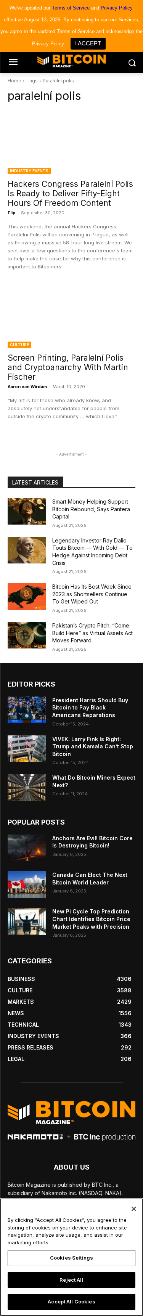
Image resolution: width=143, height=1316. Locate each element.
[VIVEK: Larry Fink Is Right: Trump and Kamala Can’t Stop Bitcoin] (27, 748)
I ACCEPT (88, 43)
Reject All (71, 1280)
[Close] (133, 1208)
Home (14, 80)
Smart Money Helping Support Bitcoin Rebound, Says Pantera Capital (91, 509)
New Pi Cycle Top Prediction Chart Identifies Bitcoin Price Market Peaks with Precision (91, 918)
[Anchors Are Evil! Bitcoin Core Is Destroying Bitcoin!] (27, 848)
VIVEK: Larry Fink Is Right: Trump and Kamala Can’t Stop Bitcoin (92, 746)
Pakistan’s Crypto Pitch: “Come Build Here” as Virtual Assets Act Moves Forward (92, 633)
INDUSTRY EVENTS (29, 171)
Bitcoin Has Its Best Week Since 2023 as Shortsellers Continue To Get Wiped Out (92, 594)
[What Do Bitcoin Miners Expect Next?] (27, 787)
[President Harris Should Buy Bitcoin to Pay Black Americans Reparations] (27, 710)
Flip (11, 212)
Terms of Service (71, 8)
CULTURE (19, 344)
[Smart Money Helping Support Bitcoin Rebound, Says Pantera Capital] (27, 511)
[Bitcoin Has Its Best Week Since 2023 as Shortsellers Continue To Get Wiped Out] (27, 596)
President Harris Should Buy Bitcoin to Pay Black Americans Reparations (90, 707)
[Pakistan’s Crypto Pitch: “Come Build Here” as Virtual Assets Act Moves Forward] (27, 635)
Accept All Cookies (71, 1301)
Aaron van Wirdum (27, 386)
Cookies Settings (71, 1258)
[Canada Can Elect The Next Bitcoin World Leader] (27, 884)
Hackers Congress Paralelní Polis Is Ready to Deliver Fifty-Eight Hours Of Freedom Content (70, 193)
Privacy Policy (116, 8)
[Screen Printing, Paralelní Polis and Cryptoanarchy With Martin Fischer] (71, 316)
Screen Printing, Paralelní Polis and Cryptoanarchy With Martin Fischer (68, 367)
